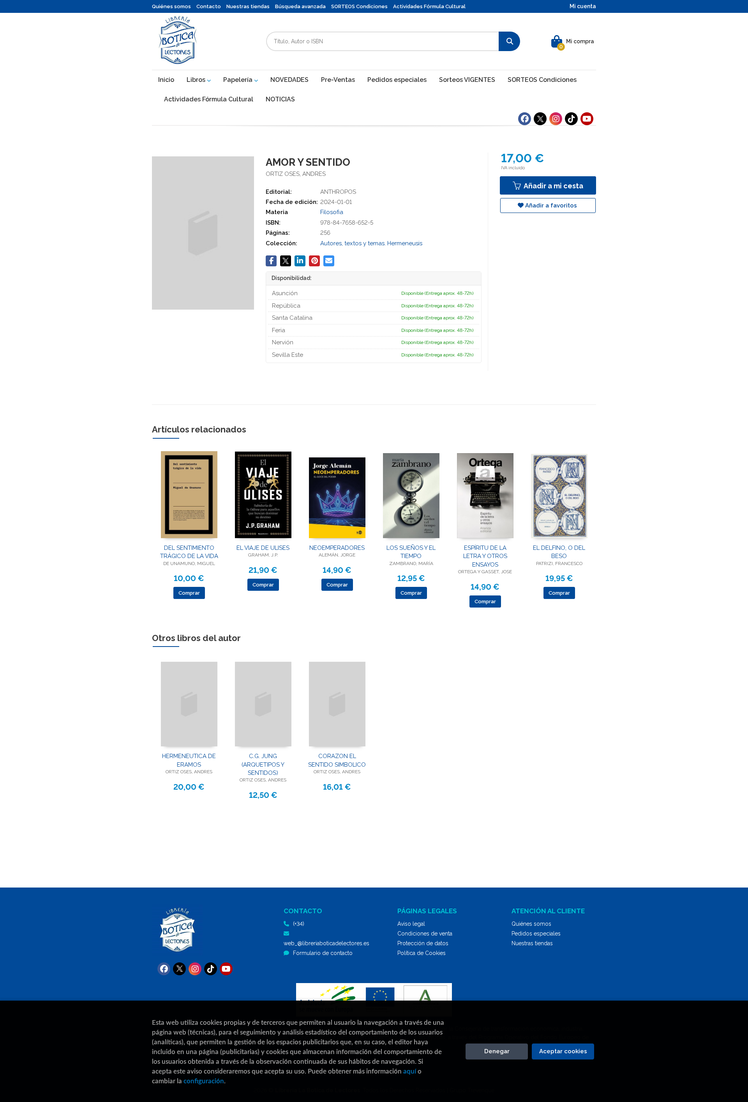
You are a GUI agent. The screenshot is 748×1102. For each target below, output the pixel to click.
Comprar (189, 593)
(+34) (298, 924)
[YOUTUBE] (586, 118)
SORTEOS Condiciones (359, 6)
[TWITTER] (540, 118)
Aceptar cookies (563, 1051)
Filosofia (331, 212)
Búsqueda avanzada (300, 6)
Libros (197, 79)
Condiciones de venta (424, 933)
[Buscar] (509, 41)
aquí (409, 1071)
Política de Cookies (421, 953)
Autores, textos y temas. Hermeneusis (371, 243)
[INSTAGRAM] (555, 118)
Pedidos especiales (536, 933)
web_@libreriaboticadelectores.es (326, 943)
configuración (203, 1081)
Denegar (497, 1051)
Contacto (208, 6)
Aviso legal (411, 924)
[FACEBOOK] (524, 118)
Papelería (238, 79)
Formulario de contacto (323, 953)
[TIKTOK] (571, 118)
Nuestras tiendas (248, 6)
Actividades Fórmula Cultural (429, 6)
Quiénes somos (171, 6)
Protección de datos (422, 943)
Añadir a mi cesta (552, 186)
